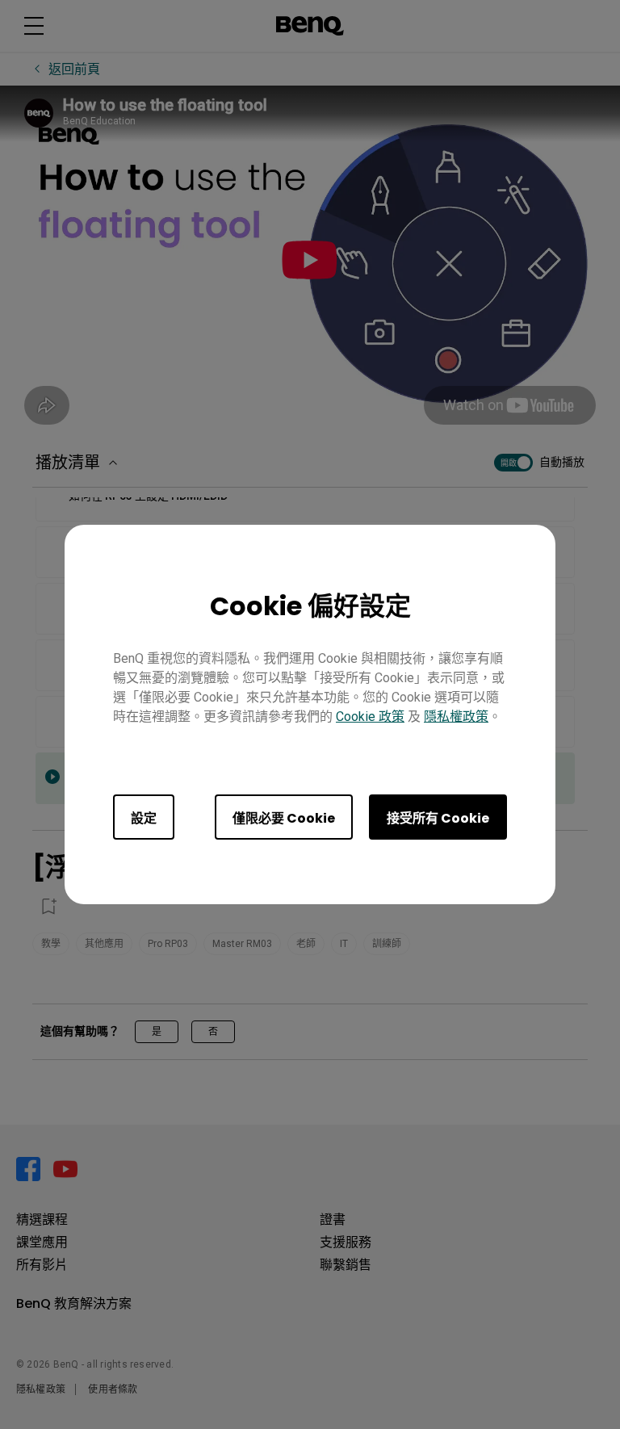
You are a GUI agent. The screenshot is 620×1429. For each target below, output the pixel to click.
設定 (144, 818)
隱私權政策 (456, 716)
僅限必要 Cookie (283, 818)
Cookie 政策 (370, 716)
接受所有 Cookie (438, 818)
